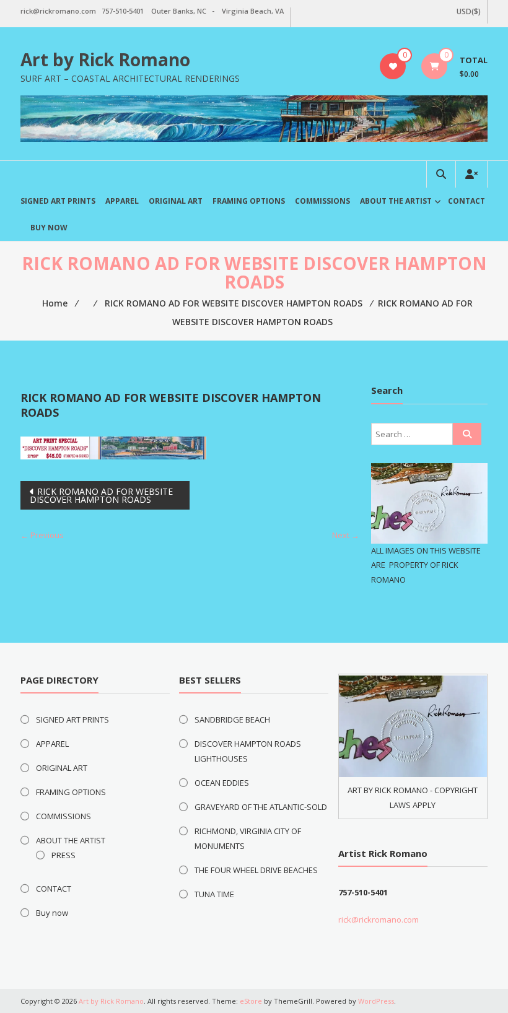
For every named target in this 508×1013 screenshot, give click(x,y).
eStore (251, 1001)
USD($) (469, 11)
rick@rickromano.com (378, 919)
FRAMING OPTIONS (248, 201)
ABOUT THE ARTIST (396, 201)
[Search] (467, 434)
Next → (345, 535)
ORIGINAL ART (176, 201)
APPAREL (122, 201)
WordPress (376, 1001)
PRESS (63, 855)
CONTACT (466, 201)
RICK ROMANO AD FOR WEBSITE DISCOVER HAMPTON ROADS (101, 495)
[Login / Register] (471, 174)
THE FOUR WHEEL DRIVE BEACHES (256, 870)
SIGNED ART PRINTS (57, 201)
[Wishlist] (393, 66)
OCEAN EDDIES (222, 782)
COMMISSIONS (322, 201)
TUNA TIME (214, 894)
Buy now (49, 227)
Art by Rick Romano (105, 59)
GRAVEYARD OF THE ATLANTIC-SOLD (261, 806)
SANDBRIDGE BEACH (232, 719)
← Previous (42, 535)
